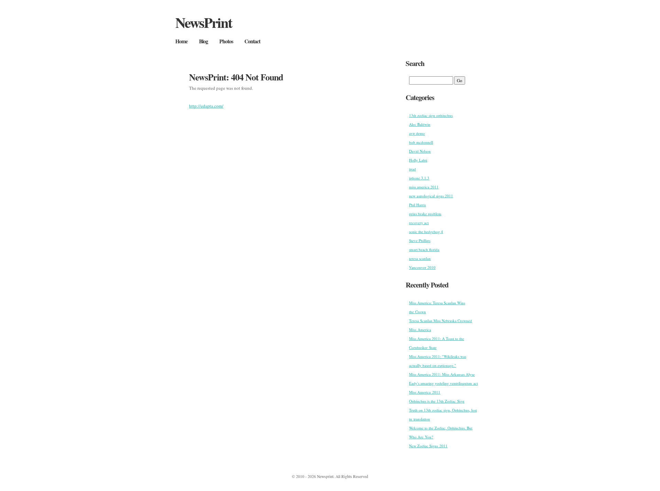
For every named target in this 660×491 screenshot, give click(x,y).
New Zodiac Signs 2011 (428, 445)
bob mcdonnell (421, 142)
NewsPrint (203, 22)
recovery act (419, 222)
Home (181, 41)
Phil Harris (417, 204)
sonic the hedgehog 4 (426, 231)
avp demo (417, 133)
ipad (412, 169)
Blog (203, 41)
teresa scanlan (420, 258)
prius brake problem (425, 213)
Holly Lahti (418, 160)
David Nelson (420, 151)
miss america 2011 (424, 186)
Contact (252, 41)
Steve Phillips (419, 240)
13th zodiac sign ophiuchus (431, 115)
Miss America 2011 (424, 392)
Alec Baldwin (419, 124)
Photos (226, 41)
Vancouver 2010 (422, 267)
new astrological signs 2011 (431, 195)
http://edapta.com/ (206, 106)
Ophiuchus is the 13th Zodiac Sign (436, 401)
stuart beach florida (424, 249)
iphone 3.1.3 (419, 178)
